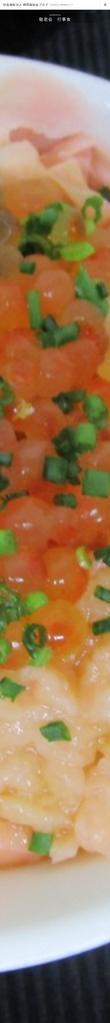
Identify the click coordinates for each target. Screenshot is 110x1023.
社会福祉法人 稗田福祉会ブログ (26, 5)
